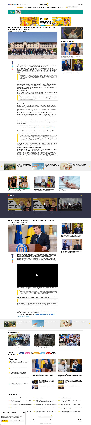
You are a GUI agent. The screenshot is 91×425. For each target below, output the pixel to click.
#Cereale (19, 316)
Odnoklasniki (12, 68)
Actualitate (27, 7)
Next (90, 165)
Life (45, 7)
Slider (18, 224)
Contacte (21, 4)
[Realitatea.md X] (12, 4)
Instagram (27, 353)
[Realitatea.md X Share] (12, 64)
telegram (15, 4)
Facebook (12, 63)
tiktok (18, 4)
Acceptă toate (4, 420)
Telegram (12, 66)
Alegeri (33, 419)
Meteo (40, 420)
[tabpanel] (19, 206)
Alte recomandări (13, 174)
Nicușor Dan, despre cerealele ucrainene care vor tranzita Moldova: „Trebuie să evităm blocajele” (31, 221)
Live (73, 7)
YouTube (48, 353)
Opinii (58, 7)
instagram (10, 4)
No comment (26, 420)
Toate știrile (20, 7)
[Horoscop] (60, 7)
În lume (42, 7)
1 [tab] (44, 215)
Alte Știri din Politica (67, 41)
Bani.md (53, 420)
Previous (0, 165)
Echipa (25, 4)
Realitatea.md (24, 31)
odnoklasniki (13, 4)
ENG (79, 4)
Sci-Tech (51, 7)
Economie (38, 7)
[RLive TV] (11, 195)
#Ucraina (27, 316)
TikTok (53, 353)
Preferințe (21, 420)
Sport (48, 7)
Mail (12, 69)
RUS (82, 4)
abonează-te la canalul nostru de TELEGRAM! (45, 127)
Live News (11, 12)
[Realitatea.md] (80, 420)
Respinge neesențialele (13, 420)
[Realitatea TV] (70, 7)
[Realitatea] (49, 4)
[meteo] (64, 7)
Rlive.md (49, 420)
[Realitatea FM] (66, 7)
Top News (35, 420)
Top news (13, 359)
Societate (34, 7)
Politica (30, 7)
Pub (27, 4)
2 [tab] (45, 215)
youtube (16, 4)
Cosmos (54, 7)
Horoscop (44, 420)
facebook (9, 4)
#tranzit (23, 316)
